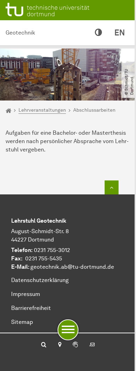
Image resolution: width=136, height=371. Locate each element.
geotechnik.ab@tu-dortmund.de (72, 267)
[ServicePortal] (75, 345)
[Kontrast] (98, 32)
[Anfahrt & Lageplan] (59, 345)
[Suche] (44, 345)
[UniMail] (92, 345)
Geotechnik (20, 32)
